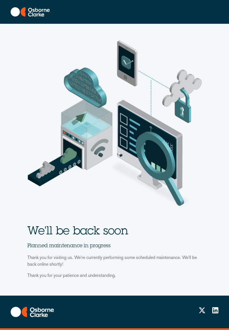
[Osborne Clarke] (32, 312)
